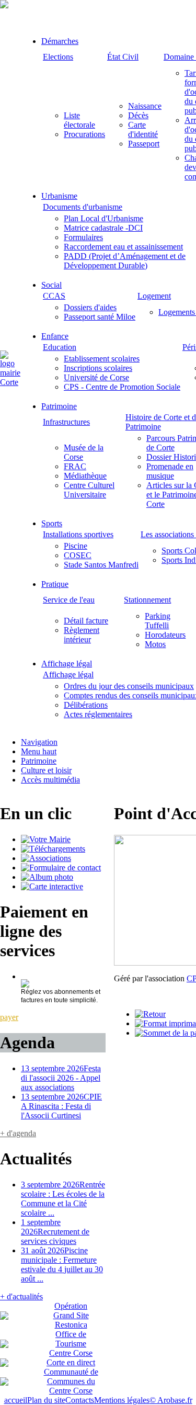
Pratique (54, 584)
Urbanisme (59, 195)
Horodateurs (165, 634)
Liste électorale (79, 120)
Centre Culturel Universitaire (89, 490)
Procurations (84, 134)
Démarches (59, 41)
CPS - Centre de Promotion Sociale (122, 386)
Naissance (145, 105)
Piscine (75, 545)
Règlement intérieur (81, 635)
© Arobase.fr (170, 1400)
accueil (15, 1400)
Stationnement (147, 599)
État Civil (123, 56)
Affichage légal (66, 663)
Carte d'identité (143, 129)
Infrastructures (66, 421)
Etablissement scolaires (102, 358)
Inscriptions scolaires (98, 368)
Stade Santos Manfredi (101, 564)
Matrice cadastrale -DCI (103, 227)
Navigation (39, 742)
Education (59, 347)
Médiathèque (85, 475)
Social (51, 284)
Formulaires (83, 237)
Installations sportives (78, 534)
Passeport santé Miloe (99, 316)
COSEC (77, 555)
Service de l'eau (69, 599)
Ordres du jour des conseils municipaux (129, 686)
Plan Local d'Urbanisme (103, 218)
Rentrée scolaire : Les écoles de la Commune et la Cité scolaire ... (63, 1198)
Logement (154, 295)
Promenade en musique (169, 471)
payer (9, 1017)
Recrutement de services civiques (55, 1231)
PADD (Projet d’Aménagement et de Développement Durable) (125, 261)
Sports (51, 523)
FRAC (75, 466)
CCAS (54, 295)
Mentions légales (121, 1400)
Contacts (79, 1400)
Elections (58, 56)
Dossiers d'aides (90, 307)
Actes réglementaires (98, 714)
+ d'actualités (21, 1296)
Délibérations (86, 704)
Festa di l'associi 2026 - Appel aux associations (61, 1078)
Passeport (143, 143)
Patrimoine (59, 406)
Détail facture (86, 620)
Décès (138, 115)
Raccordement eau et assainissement (123, 246)
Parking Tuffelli (157, 620)
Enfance (54, 336)
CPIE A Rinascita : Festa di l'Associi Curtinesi (61, 1106)
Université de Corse (96, 377)
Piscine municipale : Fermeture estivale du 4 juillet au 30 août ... (62, 1264)
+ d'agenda (18, 1133)
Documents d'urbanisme (82, 206)
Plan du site (46, 1400)
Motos (155, 644)
